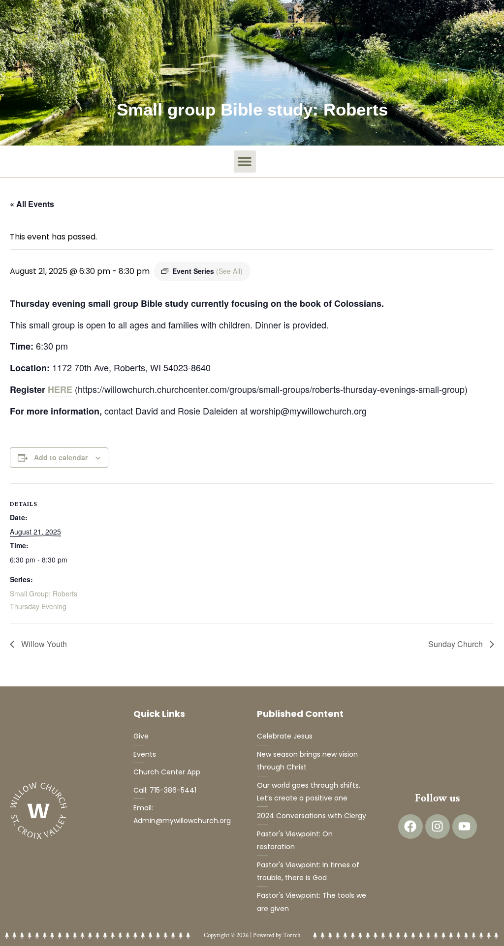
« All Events (32, 203)
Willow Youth (43, 644)
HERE (61, 389)
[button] (245, 161)
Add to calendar (61, 457)
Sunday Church (456, 644)
